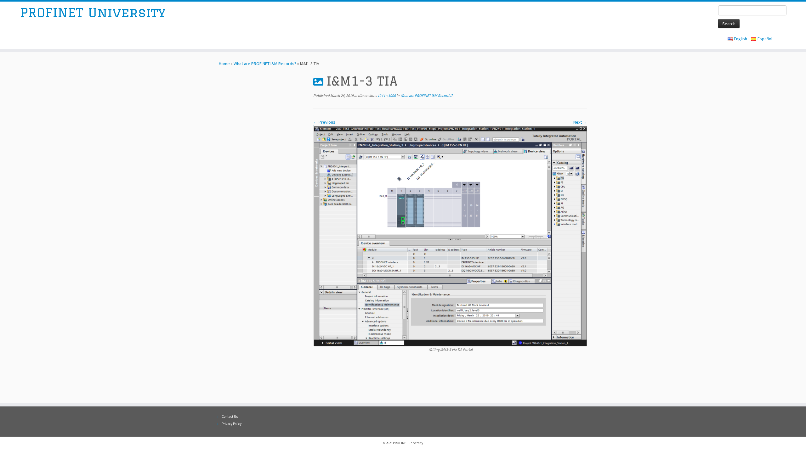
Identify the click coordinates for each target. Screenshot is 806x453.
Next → (580, 122)
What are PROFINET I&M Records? (265, 63)
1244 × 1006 (386, 95)
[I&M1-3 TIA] (450, 235)
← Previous (324, 122)
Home (224, 63)
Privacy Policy (231, 424)
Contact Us (230, 416)
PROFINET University (93, 12)
